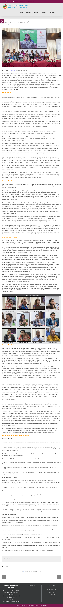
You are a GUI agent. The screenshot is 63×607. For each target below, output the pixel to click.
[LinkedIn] (33, 589)
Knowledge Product (52, 589)
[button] (58, 12)
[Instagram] (35, 589)
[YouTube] (31, 589)
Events (52, 591)
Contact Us (52, 594)
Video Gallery (52, 592)
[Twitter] (29, 589)
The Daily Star (12, 70)
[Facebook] (27, 589)
